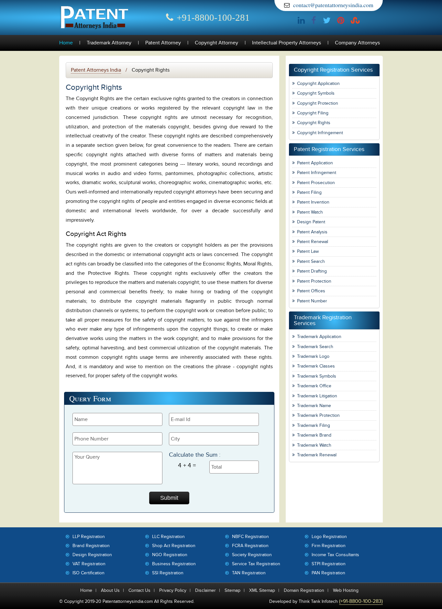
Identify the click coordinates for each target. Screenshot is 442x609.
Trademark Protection (318, 415)
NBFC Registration (250, 536)
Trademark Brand (314, 435)
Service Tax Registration (256, 564)
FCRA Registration (250, 545)
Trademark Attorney (109, 43)
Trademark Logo (313, 356)
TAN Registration (249, 573)
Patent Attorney (163, 43)
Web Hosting (346, 590)
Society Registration (252, 554)
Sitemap (232, 590)
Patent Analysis (312, 232)
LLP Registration (88, 536)
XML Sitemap (262, 590)
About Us (110, 590)
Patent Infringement (316, 172)
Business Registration (174, 564)
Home (66, 43)
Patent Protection (314, 281)
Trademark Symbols (316, 376)
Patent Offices (311, 291)
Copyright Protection (317, 103)
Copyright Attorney (216, 43)
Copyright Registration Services (333, 69)
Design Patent (311, 222)
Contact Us (139, 590)
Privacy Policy (172, 590)
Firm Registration (329, 545)
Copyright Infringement (320, 132)
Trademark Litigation (317, 396)
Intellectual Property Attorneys (286, 43)
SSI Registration (167, 573)
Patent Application (315, 163)
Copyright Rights (313, 122)
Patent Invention (313, 202)
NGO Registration (169, 554)
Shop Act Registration (173, 545)
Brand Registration (91, 545)
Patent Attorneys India (96, 70)
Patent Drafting (312, 271)
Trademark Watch (314, 445)
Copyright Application (318, 83)
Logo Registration (329, 536)
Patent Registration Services (329, 149)
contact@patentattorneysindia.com (333, 5)
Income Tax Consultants (335, 554)
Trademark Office (314, 386)
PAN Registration (328, 573)
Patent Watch (310, 212)
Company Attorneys (357, 43)
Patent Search (311, 261)
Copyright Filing (312, 113)
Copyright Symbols (316, 93)
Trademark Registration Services (323, 320)
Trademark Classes (316, 366)
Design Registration (92, 554)
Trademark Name (314, 405)
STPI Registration (329, 564)
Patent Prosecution (316, 182)
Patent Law (308, 251)
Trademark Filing (313, 425)
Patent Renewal (312, 241)
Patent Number (312, 301)
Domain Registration (304, 590)
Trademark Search (315, 346)
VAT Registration (88, 564)
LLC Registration (168, 536)
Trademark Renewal (317, 455)
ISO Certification (88, 573)
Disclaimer (205, 590)
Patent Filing (309, 192)
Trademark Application (319, 336)
